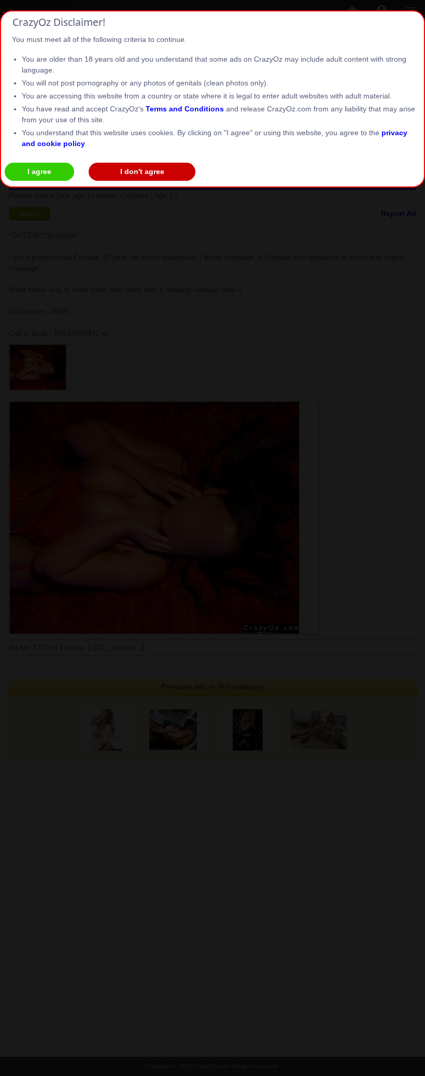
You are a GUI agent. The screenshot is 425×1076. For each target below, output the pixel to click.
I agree (39, 171)
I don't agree (142, 171)
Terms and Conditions (185, 109)
